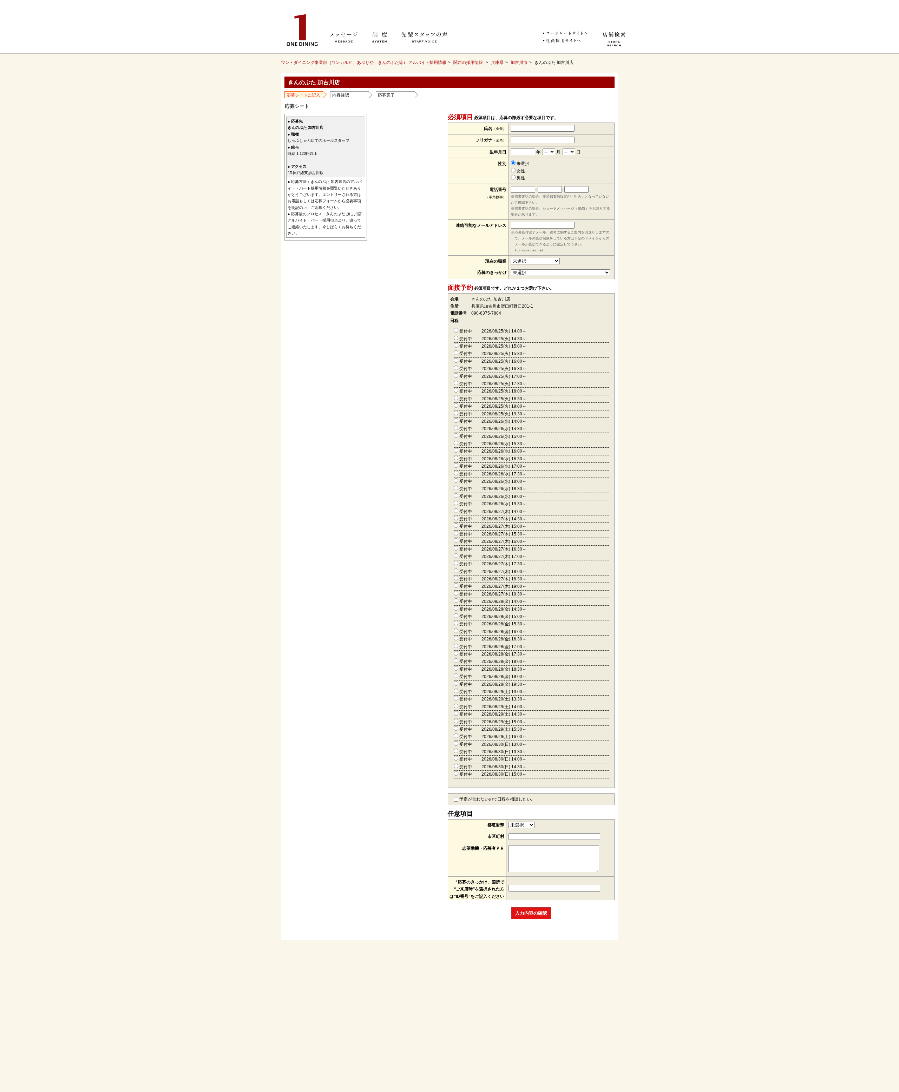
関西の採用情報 (468, 62)
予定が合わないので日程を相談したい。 (496, 799)
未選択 (522, 163)
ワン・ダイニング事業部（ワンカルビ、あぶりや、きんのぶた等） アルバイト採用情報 (363, 62)
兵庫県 (497, 62)
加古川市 (519, 62)
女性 (520, 171)
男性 (520, 178)
